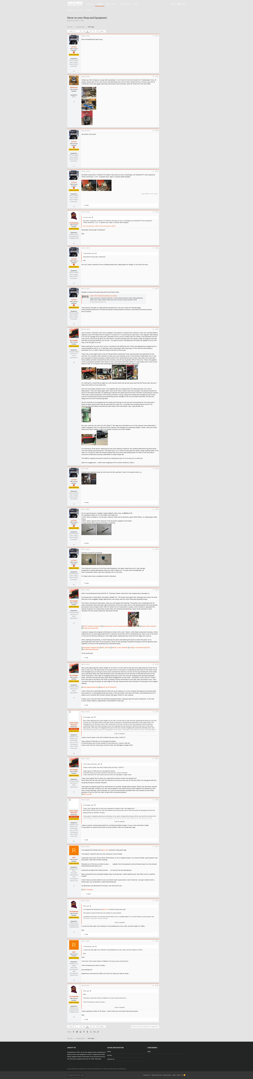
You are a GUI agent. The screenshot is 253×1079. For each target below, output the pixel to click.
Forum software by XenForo (84, 1069)
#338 (156, 900)
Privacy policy (167, 1075)
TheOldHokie (73, 223)
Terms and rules (156, 1075)
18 (90, 31)
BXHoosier (74, 87)
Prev (70, 31)
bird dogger (74, 340)
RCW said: (86, 906)
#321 (156, 36)
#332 (156, 590)
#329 (156, 469)
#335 (156, 758)
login (149, 1051)
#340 (156, 985)
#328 (156, 329)
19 (94, 31)
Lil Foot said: (87, 217)
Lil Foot (71, 20)
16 (84, 31)
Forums (109, 1055)
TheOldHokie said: (89, 253)
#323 (156, 130)
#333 (156, 664)
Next (102, 31)
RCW (73, 857)
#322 (156, 76)
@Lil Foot (105, 850)
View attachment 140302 (108, 226)
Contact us (110, 1059)
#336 (156, 800)
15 (81, 31)
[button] (117, 4)
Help (174, 1075)
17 (87, 31)
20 (97, 31)
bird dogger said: (88, 717)
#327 (156, 288)
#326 (156, 248)
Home (109, 1051)
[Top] (182, 1075)
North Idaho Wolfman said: (91, 764)
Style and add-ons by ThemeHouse (115, 1069)
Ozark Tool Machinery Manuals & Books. (103, 296)
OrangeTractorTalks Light (76, 1075)
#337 (156, 846)
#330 (156, 509)
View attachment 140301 (91, 226)
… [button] (77, 31)
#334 (156, 712)
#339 (156, 941)
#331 (156, 549)
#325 (156, 212)
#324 (156, 171)
